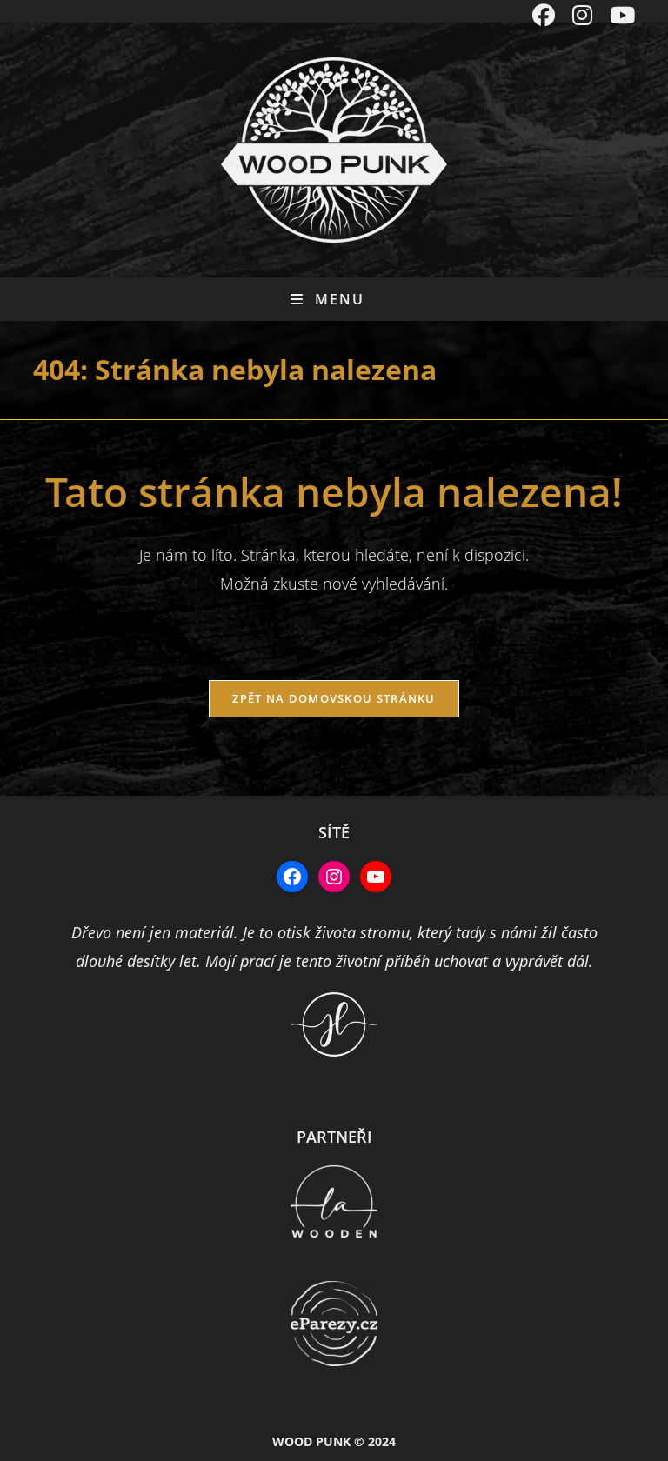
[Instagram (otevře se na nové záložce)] (582, 15)
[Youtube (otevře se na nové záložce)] (618, 15)
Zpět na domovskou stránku (334, 698)
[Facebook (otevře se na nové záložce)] (544, 15)
